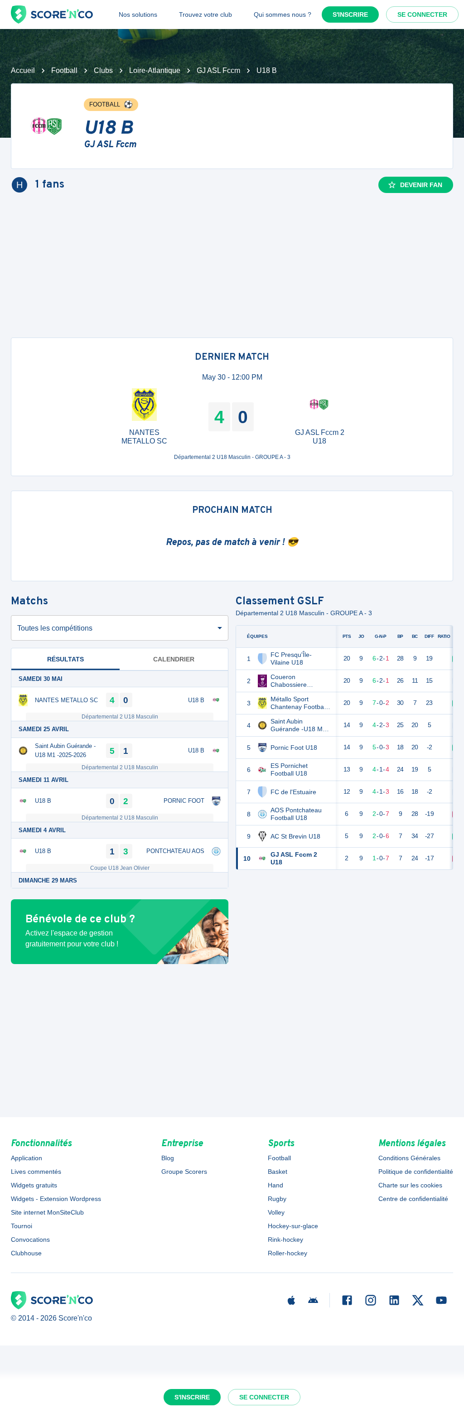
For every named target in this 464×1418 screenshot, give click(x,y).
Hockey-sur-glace (293, 1226)
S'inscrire (350, 14)
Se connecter (422, 14)
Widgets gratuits (34, 1185)
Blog (167, 1158)
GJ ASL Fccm (218, 70)
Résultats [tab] (65, 659)
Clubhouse (26, 1253)
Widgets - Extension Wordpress (56, 1198)
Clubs (103, 70)
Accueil (23, 70)
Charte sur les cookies (410, 1185)
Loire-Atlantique (154, 70)
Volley (276, 1212)
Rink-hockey (285, 1239)
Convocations (30, 1239)
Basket (277, 1171)
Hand (275, 1185)
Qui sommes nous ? (282, 14)
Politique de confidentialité (415, 1171)
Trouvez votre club (205, 14)
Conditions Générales (409, 1158)
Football (64, 70)
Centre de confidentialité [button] (413, 1198)
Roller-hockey (287, 1253)
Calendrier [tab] (173, 659)
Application (26, 1158)
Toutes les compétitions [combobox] (54, 628)
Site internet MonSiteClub (47, 1212)
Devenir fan (421, 184)
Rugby (277, 1198)
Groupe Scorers (184, 1171)
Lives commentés (36, 1171)
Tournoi (21, 1226)
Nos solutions (138, 14)
